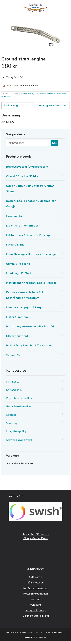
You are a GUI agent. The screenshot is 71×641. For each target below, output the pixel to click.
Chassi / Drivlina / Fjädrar (23, 176)
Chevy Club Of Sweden (35, 534)
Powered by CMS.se (35, 637)
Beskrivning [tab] (11, 105)
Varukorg (11, 423)
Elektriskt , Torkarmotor (34, 94)
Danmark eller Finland (19, 440)
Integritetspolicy (16, 431)
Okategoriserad (17, 336)
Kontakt (11, 415)
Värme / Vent (15, 355)
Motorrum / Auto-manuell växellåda (30, 326)
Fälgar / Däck (15, 245)
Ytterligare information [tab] (53, 105)
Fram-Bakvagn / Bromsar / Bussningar (31, 254)
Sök (54, 143)
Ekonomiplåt (14, 216)
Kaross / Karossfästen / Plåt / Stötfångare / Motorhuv (26, 295)
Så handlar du (14, 390)
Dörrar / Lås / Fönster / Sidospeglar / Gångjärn (31, 203)
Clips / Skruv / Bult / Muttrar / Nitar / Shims (30, 188)
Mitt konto (12, 382)
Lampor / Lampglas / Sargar (25, 307)
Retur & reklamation (18, 406)
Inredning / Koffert (18, 273)
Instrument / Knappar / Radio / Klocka (31, 283)
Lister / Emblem (17, 317)
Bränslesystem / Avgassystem (27, 167)
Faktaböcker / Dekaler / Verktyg (28, 235)
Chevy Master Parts (35, 538)
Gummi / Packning (18, 264)
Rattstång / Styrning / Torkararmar (30, 345)
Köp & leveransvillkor (19, 398)
